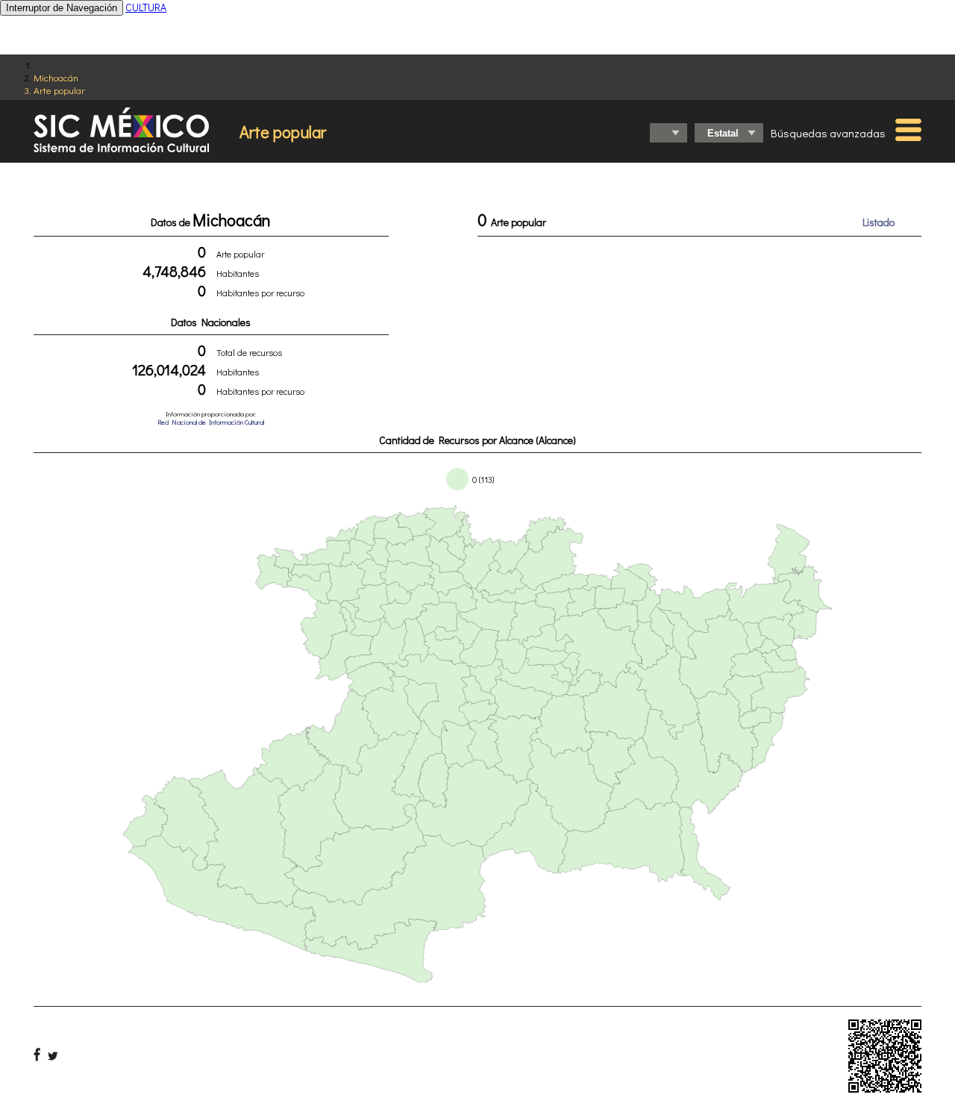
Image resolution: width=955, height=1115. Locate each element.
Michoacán (56, 77)
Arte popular (59, 90)
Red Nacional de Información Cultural (210, 422)
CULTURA (145, 7)
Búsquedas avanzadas (828, 132)
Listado (878, 222)
